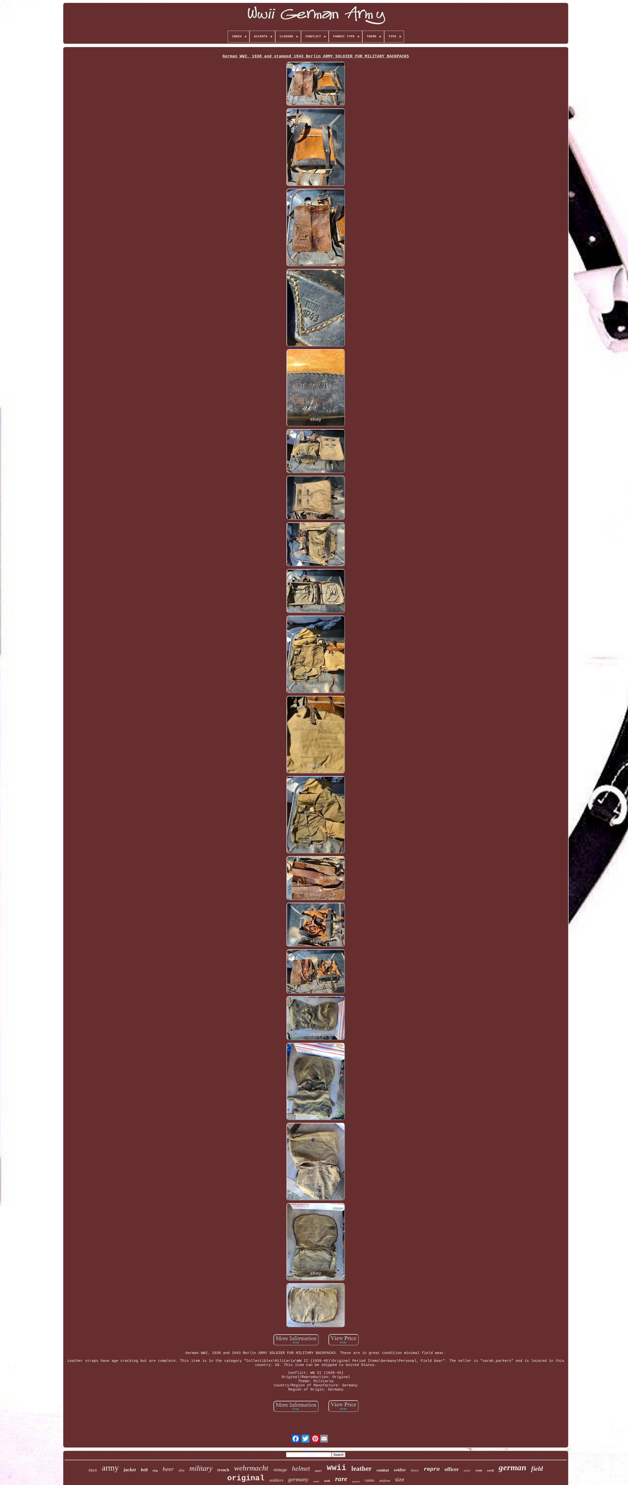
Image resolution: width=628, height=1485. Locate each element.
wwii (336, 1467)
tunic (467, 1470)
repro (432, 1469)
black (93, 1470)
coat (478, 1470)
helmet (301, 1468)
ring (155, 1470)
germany (298, 1479)
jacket (130, 1469)
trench (223, 1470)
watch (316, 1481)
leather (361, 1468)
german (512, 1467)
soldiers (276, 1480)
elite (181, 1470)
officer (452, 1469)
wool (318, 1471)
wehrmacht (251, 1468)
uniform (384, 1481)
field (537, 1468)
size (399, 1479)
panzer (356, 1481)
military (200, 1468)
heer (168, 1469)
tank (327, 1481)
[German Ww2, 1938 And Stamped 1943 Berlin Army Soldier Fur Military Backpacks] (316, 84)
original (245, 1478)
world (490, 1470)
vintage (280, 1469)
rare (341, 1479)
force (415, 1470)
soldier (400, 1470)
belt (144, 1469)
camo (369, 1480)
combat (383, 1470)
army (110, 1467)
